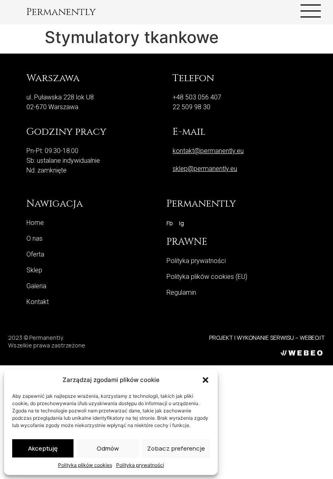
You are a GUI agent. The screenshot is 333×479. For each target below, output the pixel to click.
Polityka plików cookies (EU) (206, 276)
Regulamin (181, 292)
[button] (205, 380)
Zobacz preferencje (176, 448)
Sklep (34, 270)
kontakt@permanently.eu (208, 151)
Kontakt (37, 302)
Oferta (35, 254)
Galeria (36, 286)
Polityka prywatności (140, 465)
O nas (34, 238)
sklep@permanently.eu (205, 169)
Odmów (108, 448)
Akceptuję (43, 448)
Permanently (61, 12)
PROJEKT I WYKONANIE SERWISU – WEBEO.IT (267, 337)
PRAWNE (187, 241)
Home (35, 223)
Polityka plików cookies (85, 465)
